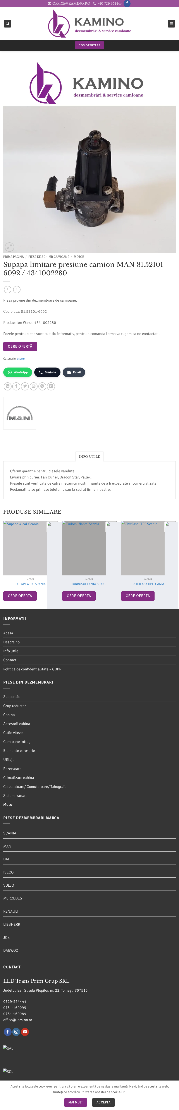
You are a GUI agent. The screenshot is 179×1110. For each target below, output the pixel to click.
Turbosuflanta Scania (89, 584)
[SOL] (30, 1073)
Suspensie (11, 696)
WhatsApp (21, 372)
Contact (9, 660)
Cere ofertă (20, 346)
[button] (7, 24)
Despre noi (12, 642)
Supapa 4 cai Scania (30, 584)
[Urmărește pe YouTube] (25, 1032)
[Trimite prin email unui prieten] (34, 386)
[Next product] (7, 289)
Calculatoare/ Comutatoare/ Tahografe (35, 786)
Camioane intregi (17, 741)
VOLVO (8, 885)
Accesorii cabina (16, 723)
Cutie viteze (13, 732)
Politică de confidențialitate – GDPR (32, 669)
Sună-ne (50, 372)
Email (77, 372)
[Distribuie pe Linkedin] (51, 386)
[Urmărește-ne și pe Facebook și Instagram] (16, 1032)
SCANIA (9, 833)
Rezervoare (12, 768)
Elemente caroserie (19, 750)
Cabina (9, 714)
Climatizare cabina (18, 777)
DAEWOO (10, 950)
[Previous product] (17, 289)
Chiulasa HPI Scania (148, 584)
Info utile (10, 651)
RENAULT (11, 911)
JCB (6, 937)
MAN (7, 846)
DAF (6, 859)
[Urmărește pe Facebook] (127, 3)
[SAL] (30, 1050)
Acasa (8, 633)
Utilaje (8, 759)
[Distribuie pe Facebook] (16, 386)
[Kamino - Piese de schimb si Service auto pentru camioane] (89, 23)
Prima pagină (13, 257)
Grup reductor (14, 705)
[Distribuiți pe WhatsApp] (8, 386)
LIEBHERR (11, 924)
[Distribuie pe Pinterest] (42, 386)
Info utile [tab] (89, 457)
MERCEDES (12, 898)
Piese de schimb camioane (48, 257)
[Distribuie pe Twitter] (25, 386)
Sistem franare (15, 795)
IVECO (8, 872)
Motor (79, 257)
